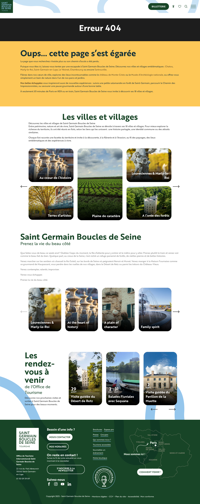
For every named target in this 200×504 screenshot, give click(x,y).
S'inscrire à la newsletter (66, 469)
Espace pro (109, 429)
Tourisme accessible (102, 444)
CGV (111, 496)
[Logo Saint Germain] (27, 439)
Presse (96, 434)
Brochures (97, 429)
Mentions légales (99, 496)
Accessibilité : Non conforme (141, 496)
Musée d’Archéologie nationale (147, 74)
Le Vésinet (64, 69)
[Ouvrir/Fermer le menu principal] (195, 6)
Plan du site (120, 496)
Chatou (169, 66)
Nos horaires (57, 446)
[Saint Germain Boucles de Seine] (6, 6)
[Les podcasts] (104, 477)
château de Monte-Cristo (112, 74)
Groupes (104, 434)
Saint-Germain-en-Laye (46, 69)
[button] (186, 6)
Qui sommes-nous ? (102, 439)
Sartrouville (101, 69)
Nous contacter (59, 437)
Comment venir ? (150, 472)
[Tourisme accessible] (173, 6)
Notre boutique (100, 458)
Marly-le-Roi (26, 69)
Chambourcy (76, 69)
